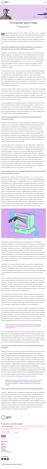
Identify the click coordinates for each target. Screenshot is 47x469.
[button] (45, 2)
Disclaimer (4, 450)
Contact (3, 449)
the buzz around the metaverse (36, 177)
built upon (22, 65)
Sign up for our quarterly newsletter (13, 424)
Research (3, 447)
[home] (5, 2)
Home (2, 443)
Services (3, 446)
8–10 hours (36, 256)
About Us (3, 445)
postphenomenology (13, 65)
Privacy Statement (24, 428)
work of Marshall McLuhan (27, 61)
